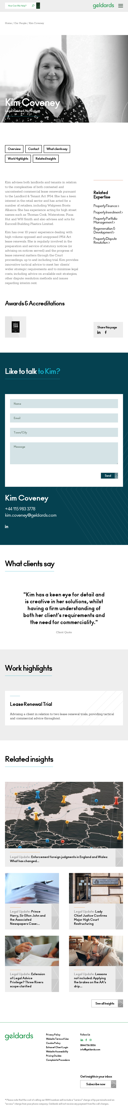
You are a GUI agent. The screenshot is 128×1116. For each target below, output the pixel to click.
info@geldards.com (90, 1049)
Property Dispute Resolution (105, 241)
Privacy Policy (53, 1034)
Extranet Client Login (57, 1047)
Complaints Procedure (58, 1059)
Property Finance (105, 206)
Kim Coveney (36, 23)
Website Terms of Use (57, 1038)
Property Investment (107, 212)
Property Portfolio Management (105, 220)
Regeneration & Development (104, 230)
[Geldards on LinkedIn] (98, 332)
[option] (64, 610)
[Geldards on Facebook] (105, 332)
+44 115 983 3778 (20, 509)
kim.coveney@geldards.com (30, 515)
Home (8, 23)
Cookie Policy (53, 1043)
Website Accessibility (57, 1051)
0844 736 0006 (88, 1045)
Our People (20, 23)
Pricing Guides (54, 1055)
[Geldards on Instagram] (90, 1040)
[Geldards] (103, 6)
